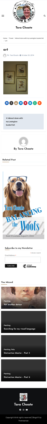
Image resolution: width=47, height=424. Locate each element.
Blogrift (36, 417)
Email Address (10, 255)
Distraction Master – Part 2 (17, 377)
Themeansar (23, 421)
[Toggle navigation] (3, 15)
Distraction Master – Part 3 (17, 353)
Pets (13, 349)
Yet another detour (13, 305)
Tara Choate (24, 27)
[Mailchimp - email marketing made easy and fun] (29, 268)
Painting (7, 301)
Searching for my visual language (19, 329)
